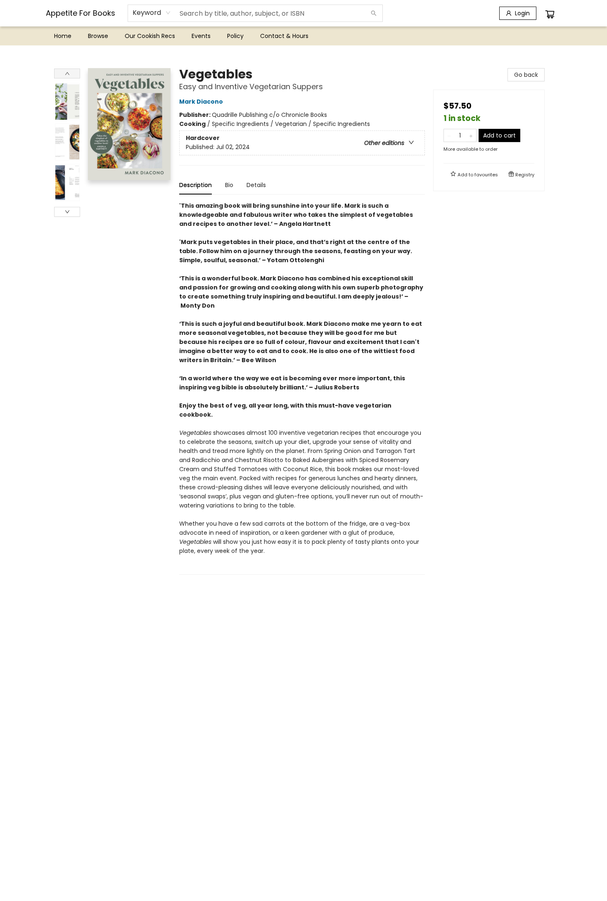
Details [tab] (256, 185)
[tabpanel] (302, 388)
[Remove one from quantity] (449, 135)
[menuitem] (63, 35)
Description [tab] (195, 185)
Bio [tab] (229, 185)
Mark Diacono (201, 101)
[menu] (303, 35)
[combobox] (151, 13)
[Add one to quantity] (471, 135)
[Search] (373, 13)
